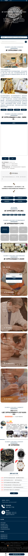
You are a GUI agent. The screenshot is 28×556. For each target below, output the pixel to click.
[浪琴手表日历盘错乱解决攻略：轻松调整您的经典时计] (7, 471)
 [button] (1, 427)
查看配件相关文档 (4, 538)
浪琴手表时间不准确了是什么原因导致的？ (12, 489)
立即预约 (14, 278)
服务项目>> (7, 197)
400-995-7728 (12, 162)
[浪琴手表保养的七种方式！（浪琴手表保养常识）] (21, 454)
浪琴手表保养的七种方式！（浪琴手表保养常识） (13, 480)
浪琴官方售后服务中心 (15, 542)
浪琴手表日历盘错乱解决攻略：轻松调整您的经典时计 (14, 477)
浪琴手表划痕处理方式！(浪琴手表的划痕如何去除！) (14, 487)
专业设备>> (20, 201)
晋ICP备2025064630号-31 (16, 543)
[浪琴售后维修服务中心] (6, 0)
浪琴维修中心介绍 (4, 524)
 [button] (26, 427)
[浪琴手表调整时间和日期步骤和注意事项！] (21, 465)
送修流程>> (20, 197)
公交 (5, 158)
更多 (14, 493)
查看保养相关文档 (4, 536)
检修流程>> (7, 201)
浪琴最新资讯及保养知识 (5, 529)
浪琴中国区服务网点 (4, 527)
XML (23, 543)
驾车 (12, 158)
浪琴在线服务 (3, 522)
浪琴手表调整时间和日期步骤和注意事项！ (12, 482)
